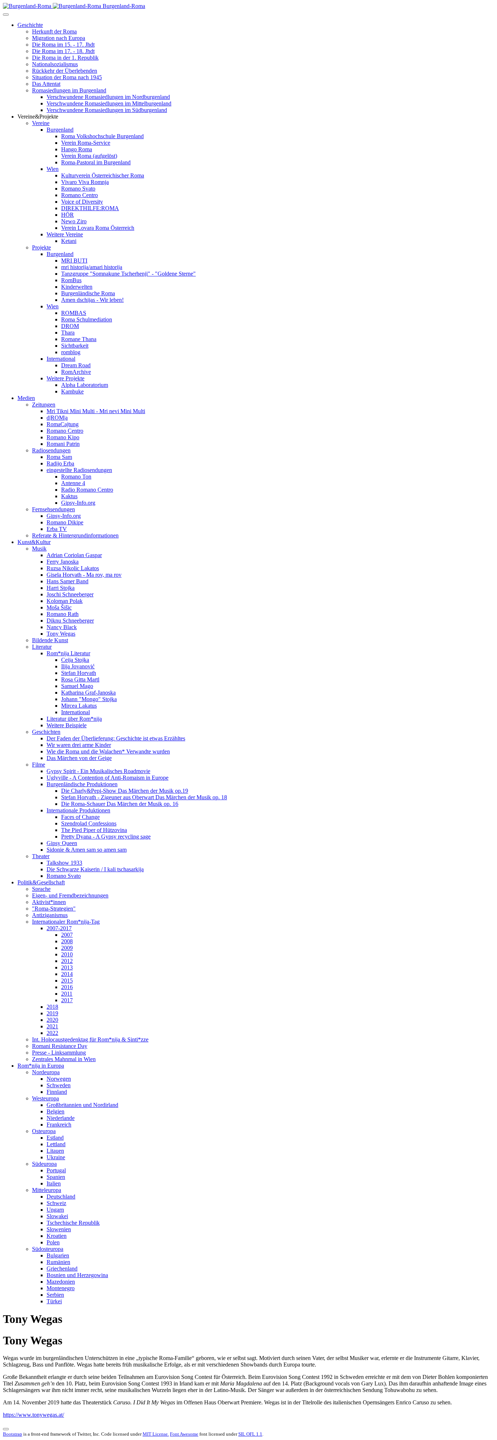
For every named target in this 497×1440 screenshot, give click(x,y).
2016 (67, 987)
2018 (52, 1007)
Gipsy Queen (62, 843)
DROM (70, 326)
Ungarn (55, 1210)
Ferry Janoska (63, 562)
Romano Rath (63, 614)
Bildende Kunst (50, 640)
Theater (40, 856)
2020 (52, 1020)
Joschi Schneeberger (70, 594)
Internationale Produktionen (78, 810)
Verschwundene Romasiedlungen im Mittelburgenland (109, 103)
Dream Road (76, 365)
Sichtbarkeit (74, 346)
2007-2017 (59, 928)
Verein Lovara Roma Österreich (97, 228)
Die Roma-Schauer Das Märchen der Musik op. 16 (119, 804)
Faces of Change (80, 817)
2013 (67, 967)
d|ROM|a (57, 418)
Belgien (55, 1111)
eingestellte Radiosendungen (79, 470)
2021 (52, 1026)
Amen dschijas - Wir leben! (92, 300)
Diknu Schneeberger (70, 620)
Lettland (56, 1144)
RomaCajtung (63, 424)
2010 (67, 954)
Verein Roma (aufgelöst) (89, 156)
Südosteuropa (47, 1249)
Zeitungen (43, 404)
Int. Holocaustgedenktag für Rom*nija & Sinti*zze (90, 1039)
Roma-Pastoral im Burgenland (96, 162)
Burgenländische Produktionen (82, 784)
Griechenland (62, 1268)
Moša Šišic (59, 607)
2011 (66, 994)
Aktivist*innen (49, 902)
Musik (39, 548)
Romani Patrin (63, 444)
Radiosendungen (51, 450)
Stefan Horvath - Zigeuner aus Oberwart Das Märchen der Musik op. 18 (144, 797)
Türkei (54, 1301)
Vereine (40, 123)
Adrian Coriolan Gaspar (74, 555)
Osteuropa (44, 1131)
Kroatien (57, 1236)
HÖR (67, 215)
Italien (54, 1183)
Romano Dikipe (65, 522)
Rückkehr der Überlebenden (64, 71)
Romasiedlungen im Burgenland (69, 90)
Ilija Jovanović (78, 666)
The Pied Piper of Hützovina (94, 830)
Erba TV (57, 529)
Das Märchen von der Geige (79, 758)
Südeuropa (44, 1164)
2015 (67, 980)
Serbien (55, 1295)
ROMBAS (73, 313)
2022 (52, 1033)
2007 (67, 935)
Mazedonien (61, 1282)
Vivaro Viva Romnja (85, 182)
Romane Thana (78, 339)
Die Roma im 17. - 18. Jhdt (63, 51)
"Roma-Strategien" (54, 908)
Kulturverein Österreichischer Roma (102, 175)
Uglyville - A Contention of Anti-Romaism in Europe (107, 778)
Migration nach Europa (58, 38)
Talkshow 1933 (64, 863)
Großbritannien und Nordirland (82, 1105)
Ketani (68, 241)
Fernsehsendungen (53, 509)
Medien (26, 398)
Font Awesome (184, 1434)
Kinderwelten (76, 287)
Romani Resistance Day (59, 1046)
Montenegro (61, 1288)
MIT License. (156, 1434)
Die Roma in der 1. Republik (65, 58)
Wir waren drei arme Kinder (79, 745)
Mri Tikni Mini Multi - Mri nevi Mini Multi (96, 411)
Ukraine (56, 1157)
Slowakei (57, 1216)
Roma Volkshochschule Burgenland (102, 136)
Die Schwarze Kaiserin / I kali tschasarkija (95, 869)
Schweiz (56, 1203)
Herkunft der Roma (54, 31)
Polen (53, 1242)
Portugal (56, 1170)
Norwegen (59, 1079)
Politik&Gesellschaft (41, 882)
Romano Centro (79, 195)
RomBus (71, 280)
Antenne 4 (73, 483)
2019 (52, 1013)
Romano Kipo (63, 437)
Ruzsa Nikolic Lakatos (73, 568)
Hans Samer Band (67, 581)
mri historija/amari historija (91, 267)
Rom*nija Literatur (68, 653)
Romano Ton (76, 476)
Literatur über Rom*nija (74, 719)
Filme (38, 764)
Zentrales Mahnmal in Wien (64, 1059)
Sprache (41, 889)
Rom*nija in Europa (40, 1066)
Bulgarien (58, 1255)
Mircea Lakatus (79, 706)
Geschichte (30, 25)
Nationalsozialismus (55, 64)
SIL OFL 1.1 (250, 1434)
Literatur (42, 647)
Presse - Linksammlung (59, 1052)
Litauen (55, 1151)
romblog (70, 352)
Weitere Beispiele (67, 725)
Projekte (41, 247)
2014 (67, 974)
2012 (67, 961)
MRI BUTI (74, 260)
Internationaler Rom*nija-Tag (66, 922)
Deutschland (61, 1196)
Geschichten (46, 732)
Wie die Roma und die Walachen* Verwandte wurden (108, 751)
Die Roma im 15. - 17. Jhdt (63, 44)
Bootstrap (12, 1434)
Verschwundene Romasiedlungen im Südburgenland (107, 110)
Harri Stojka (61, 588)
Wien (53, 169)
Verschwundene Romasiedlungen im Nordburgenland (108, 97)
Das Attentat (46, 84)
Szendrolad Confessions (88, 823)
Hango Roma (76, 149)
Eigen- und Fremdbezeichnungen (70, 895)
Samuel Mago (77, 686)
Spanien (56, 1177)
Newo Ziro (74, 221)
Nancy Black (62, 627)
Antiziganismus (50, 915)
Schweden (59, 1085)
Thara (68, 332)
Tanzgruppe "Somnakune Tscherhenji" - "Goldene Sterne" (128, 274)
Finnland (57, 1092)
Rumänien (58, 1262)
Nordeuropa (46, 1072)
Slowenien (59, 1229)
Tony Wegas (61, 634)
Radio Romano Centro (87, 490)
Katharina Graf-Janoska (88, 692)
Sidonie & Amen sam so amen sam (87, 850)
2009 (67, 948)
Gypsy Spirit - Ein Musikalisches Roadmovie (98, 771)
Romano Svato (78, 188)
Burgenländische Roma (88, 293)
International (61, 359)
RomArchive (76, 372)
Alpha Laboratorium (84, 385)
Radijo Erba (60, 463)
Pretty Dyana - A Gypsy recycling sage (106, 836)
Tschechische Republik (73, 1223)
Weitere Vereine (65, 234)
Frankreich (59, 1124)
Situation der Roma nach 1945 (67, 77)
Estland (55, 1138)
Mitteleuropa (46, 1190)
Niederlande (61, 1118)
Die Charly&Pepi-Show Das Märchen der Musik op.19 (124, 791)
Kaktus (69, 496)
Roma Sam (59, 457)
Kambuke (72, 391)
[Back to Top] (6, 1429)
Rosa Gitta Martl (80, 679)
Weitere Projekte (65, 378)
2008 (67, 941)
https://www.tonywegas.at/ (33, 1415)
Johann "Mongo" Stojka (89, 699)
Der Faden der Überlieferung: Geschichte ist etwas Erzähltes (116, 738)
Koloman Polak (65, 601)
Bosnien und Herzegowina (77, 1275)
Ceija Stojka (75, 660)
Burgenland (60, 130)
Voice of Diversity (82, 202)
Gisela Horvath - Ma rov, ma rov (84, 575)
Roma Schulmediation (86, 319)
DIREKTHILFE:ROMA (90, 208)
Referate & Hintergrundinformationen (75, 535)
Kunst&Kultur (34, 542)
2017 (67, 1000)
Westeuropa (45, 1098)
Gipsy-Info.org (78, 503)
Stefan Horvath (78, 673)
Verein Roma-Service (85, 143)
